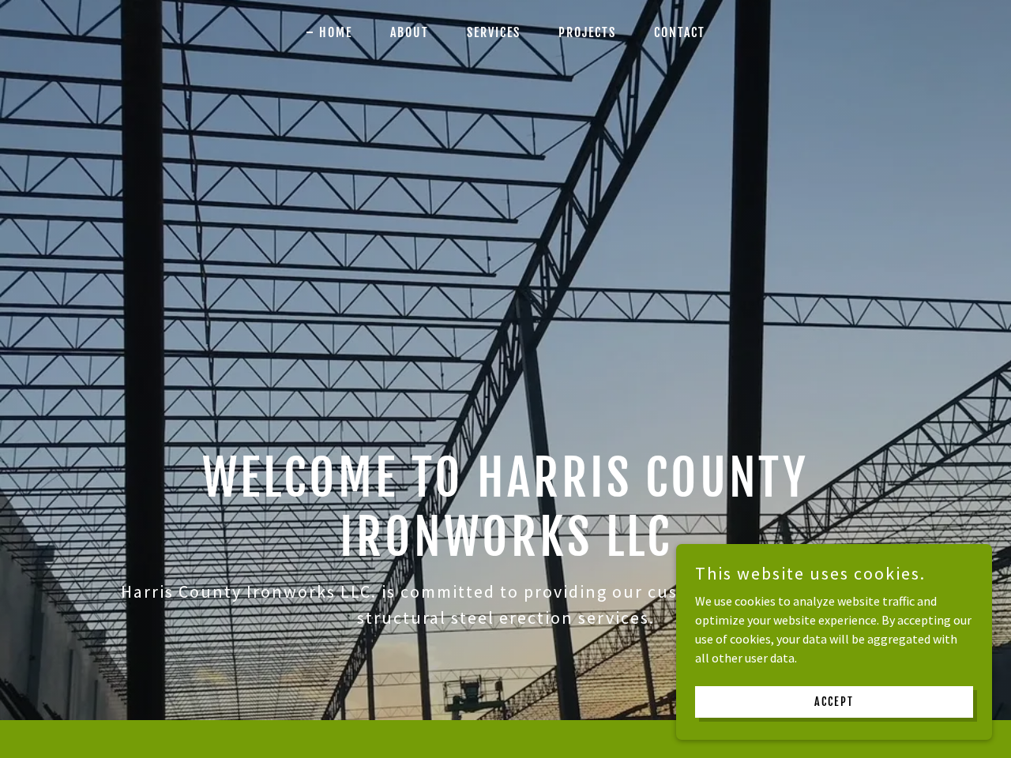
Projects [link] (587, 32)
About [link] (409, 32)
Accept (834, 701)
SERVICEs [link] (494, 32)
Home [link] (335, 32)
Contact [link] (679, 32)
